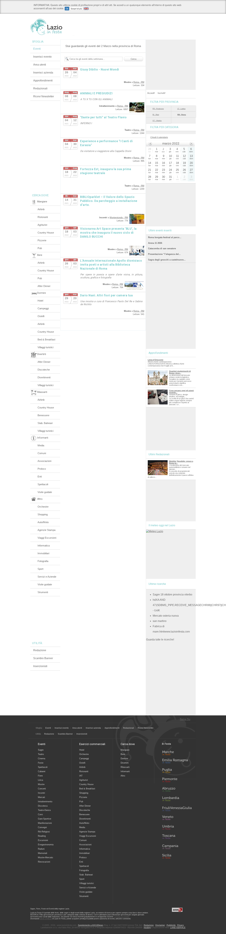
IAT (81, 775)
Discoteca (42, 806)
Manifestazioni (45, 823)
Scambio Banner (43, 658)
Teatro (41, 754)
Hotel (40, 300)
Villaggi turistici (45, 347)
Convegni (42, 827)
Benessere (43, 415)
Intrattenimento (45, 801)
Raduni (41, 849)
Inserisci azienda (43, 72)
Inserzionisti (40, 666)
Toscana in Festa (177, 837)
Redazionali (40, 88)
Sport (40, 568)
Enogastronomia (45, 844)
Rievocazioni (44, 862)
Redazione (39, 650)
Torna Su (185, 719)
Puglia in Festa (177, 771)
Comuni (42, 453)
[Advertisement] (171, 60)
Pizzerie (42, 240)
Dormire (124, 758)
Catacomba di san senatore (162, 248)
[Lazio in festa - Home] (52, 27)
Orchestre (43, 506)
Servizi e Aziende (47, 576)
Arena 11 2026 (155, 243)
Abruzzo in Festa (177, 790)
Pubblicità (171, 925)
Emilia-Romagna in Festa (177, 762)
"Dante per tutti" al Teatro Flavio (103, 117)
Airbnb (41, 209)
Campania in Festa (177, 846)
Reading (42, 836)
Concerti (42, 788)
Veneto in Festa (177, 818)
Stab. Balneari (45, 423)
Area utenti (39, 64)
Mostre (41, 784)
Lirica (40, 780)
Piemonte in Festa (177, 780)
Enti (40, 476)
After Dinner (44, 286)
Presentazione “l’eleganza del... (164, 254)
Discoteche (44, 369)
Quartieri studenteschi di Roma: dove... (180, 372)
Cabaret (41, 771)
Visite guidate (45, 492)
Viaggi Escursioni (47, 537)
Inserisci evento (42, 56)
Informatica (44, 545)
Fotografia (43, 561)
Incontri (41, 793)
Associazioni (44, 461)
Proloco (42, 468)
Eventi (37, 48)
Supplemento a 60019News (90, 925)
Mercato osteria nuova (166, 615)
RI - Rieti (156, 115)
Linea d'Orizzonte (155, 360)
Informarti (125, 771)
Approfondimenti (43, 80)
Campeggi (43, 308)
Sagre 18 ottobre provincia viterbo (172, 594)
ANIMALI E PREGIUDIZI (96, 93)
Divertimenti (44, 377)
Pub (40, 248)
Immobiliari (43, 553)
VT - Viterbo (157, 120)
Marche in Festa (177, 752)
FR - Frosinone (158, 109)
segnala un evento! (121, 917)
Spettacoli (43, 484)
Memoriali (42, 853)
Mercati (41, 797)
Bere (123, 754)
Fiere (40, 775)
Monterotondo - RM (119, 217)
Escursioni (43, 840)
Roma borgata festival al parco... (164, 237)
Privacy (180, 925)
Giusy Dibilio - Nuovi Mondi (99, 69)
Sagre (41, 750)
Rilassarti (125, 767)
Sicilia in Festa (177, 856)
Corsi (40, 814)
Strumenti (43, 592)
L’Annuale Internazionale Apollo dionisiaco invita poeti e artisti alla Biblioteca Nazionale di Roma (111, 264)
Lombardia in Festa (177, 799)
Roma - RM (138, 82)
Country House (46, 232)
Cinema (41, 758)
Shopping (43, 514)
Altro (123, 775)
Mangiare (125, 750)
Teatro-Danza (44, 810)
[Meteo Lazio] (154, 531)
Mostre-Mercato (45, 857)
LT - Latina (181, 109)
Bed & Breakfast (46, 339)
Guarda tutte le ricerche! (160, 639)
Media (41, 445)
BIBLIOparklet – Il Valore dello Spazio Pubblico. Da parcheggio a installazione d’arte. (108, 201)
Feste (40, 763)
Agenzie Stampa (46, 530)
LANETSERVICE (177, 927)
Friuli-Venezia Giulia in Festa (177, 809)
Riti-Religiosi (44, 831)
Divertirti (125, 763)
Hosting (147, 927)
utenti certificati (46, 919)
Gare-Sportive (44, 818)
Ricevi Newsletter (43, 96)
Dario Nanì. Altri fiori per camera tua (106, 295)
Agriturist (42, 224)
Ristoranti (43, 217)
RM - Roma (181, 115)
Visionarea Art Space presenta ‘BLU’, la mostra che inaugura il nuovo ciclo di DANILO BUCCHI (108, 232)
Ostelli (41, 316)
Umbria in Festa (177, 828)
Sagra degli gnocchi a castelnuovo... (167, 259)
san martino (159, 621)
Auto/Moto (43, 522)
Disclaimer (160, 925)
